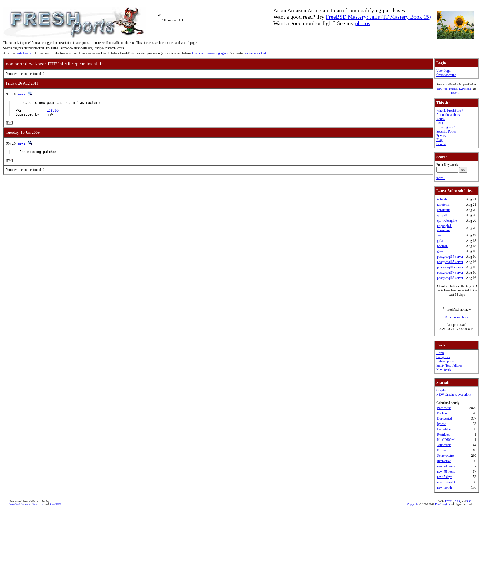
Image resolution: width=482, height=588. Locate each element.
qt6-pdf (442, 215)
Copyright (412, 504)
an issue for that (255, 53)
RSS (469, 501)
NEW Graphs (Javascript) (453, 394)
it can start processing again (209, 53)
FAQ (439, 123)
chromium (443, 210)
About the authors (448, 115)
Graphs (441, 390)
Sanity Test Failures (449, 365)
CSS (457, 501)
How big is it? (445, 127)
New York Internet (447, 88)
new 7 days (444, 477)
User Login (443, 71)
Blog (439, 140)
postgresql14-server (450, 257)
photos (362, 23)
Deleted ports (445, 361)
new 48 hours (446, 472)
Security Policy (446, 131)
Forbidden (444, 429)
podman (442, 246)
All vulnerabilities (456, 317)
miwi (21, 94)
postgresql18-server (450, 278)
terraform (443, 205)
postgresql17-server (450, 272)
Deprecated (444, 418)
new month (444, 487)
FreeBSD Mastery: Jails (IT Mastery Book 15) (378, 17)
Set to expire (445, 456)
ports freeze (23, 53)
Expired (442, 450)
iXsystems (465, 88)
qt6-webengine (447, 221)
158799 (53, 111)
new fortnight (446, 482)
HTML (449, 501)
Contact (441, 144)
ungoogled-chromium (444, 228)
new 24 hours (446, 466)
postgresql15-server (450, 262)
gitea (440, 251)
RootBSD (456, 92)
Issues (440, 119)
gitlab (440, 241)
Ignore (441, 424)
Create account (446, 75)
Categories (443, 357)
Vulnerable (444, 445)
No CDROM (446, 440)
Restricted (443, 434)
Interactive (444, 461)
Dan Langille (442, 504)
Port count (444, 408)
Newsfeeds (443, 370)
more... (440, 178)
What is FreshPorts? (449, 111)
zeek (440, 235)
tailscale (442, 199)
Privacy (441, 136)
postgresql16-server (450, 267)
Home (440, 353)
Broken (442, 413)
